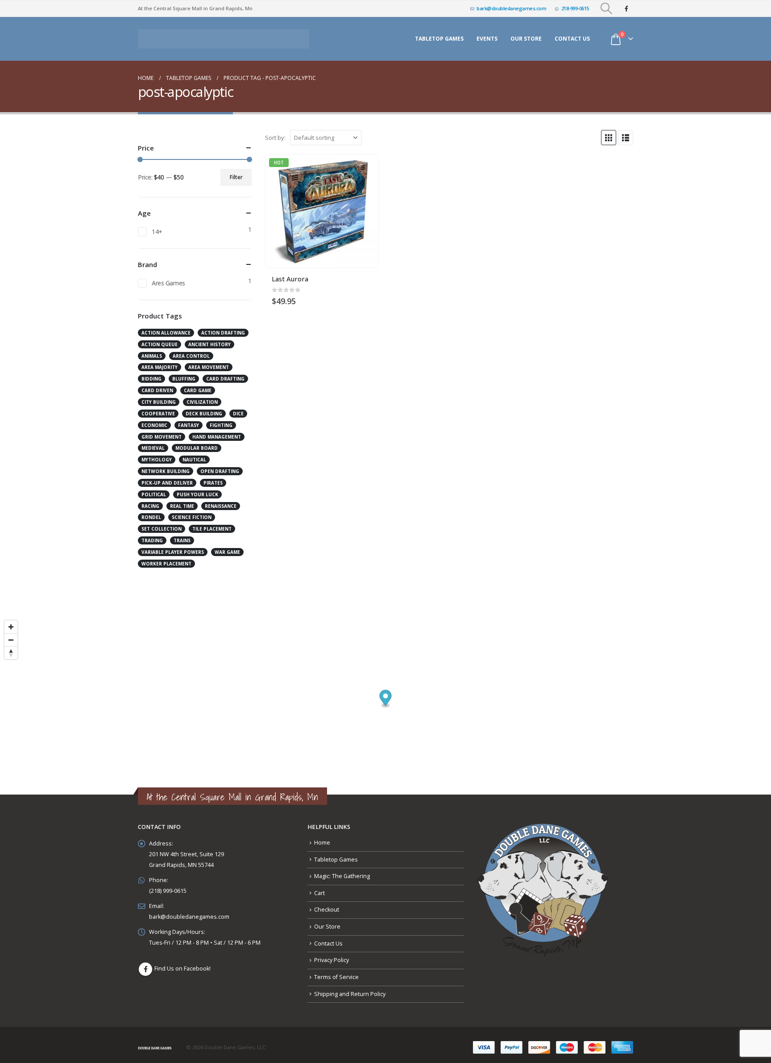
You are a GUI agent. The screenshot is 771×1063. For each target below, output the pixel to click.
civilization (202, 397)
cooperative (158, 409)
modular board (196, 443)
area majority (159, 362)
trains (182, 535)
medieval (153, 443)
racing (150, 501)
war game (227, 547)
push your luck (197, 489)
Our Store (327, 921)
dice (238, 409)
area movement (208, 362)
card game (197, 385)
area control (191, 351)
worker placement (166, 559)
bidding (151, 374)
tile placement (212, 524)
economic (154, 420)
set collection (161, 524)
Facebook (145, 964)
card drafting (225, 374)
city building (158, 397)
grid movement (161, 432)
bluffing (183, 374)
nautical (194, 455)
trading (152, 535)
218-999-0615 (575, 8)
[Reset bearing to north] (10, 647)
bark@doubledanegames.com (511, 8)
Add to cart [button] (364, 164)
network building (165, 466)
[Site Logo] (223, 36)
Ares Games (168, 278)
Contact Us (572, 36)
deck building (204, 409)
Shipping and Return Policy (350, 989)
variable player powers (172, 547)
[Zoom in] (10, 621)
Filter (236, 172)
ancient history (209, 339)
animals (151, 351)
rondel (151, 512)
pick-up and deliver (167, 478)
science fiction (191, 512)
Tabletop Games (439, 36)
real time (182, 501)
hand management (216, 432)
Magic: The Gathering (342, 871)
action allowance (166, 328)
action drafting (223, 328)
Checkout (326, 904)
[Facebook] (626, 8)
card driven (157, 385)
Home (322, 837)
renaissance (220, 501)
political (153, 489)
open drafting (219, 466)
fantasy (188, 420)
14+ (157, 226)
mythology (156, 455)
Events (487, 36)
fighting (221, 420)
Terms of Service (336, 972)
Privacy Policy (331, 955)
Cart (319, 888)
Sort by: (275, 133)
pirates (213, 478)
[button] (606, 8)
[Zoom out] (10, 634)
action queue (159, 339)
